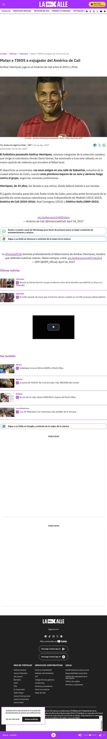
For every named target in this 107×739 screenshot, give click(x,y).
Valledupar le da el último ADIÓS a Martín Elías (41, 368)
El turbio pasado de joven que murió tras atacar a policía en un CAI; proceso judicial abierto (62, 297)
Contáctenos (39, 683)
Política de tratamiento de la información (76, 677)
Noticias (13, 54)
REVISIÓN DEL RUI (41, 11)
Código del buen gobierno (44, 680)
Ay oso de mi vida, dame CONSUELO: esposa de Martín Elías (47, 397)
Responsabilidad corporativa (76, 673)
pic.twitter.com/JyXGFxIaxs (54, 217)
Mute (80, 735)
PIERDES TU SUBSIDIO (61, 11)
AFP (30, 145)
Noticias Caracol (20, 670)
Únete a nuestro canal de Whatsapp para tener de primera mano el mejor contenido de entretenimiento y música (50, 231)
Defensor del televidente (44, 673)
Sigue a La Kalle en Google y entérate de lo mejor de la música (38, 426)
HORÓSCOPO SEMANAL (22, 11)
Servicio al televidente (43, 670)
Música (19, 365)
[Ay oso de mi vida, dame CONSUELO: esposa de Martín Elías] (7, 397)
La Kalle (3, 54)
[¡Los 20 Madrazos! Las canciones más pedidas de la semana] (7, 412)
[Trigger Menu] (3, 4)
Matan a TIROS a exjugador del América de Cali (50, 54)
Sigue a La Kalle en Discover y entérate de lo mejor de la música (39, 239)
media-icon (53, 735)
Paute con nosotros (42, 689)
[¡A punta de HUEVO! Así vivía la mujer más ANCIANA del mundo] (7, 383)
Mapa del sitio (40, 693)
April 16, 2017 (75, 221)
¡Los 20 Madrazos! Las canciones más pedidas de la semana (47, 411)
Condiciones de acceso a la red (77, 670)
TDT (36, 677)
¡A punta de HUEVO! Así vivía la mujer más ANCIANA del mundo (49, 382)
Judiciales (23, 54)
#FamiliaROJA (13, 254)
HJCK (16, 683)
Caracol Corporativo (21, 699)
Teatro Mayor (19, 693)
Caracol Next (19, 702)
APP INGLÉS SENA (80, 11)
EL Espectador (19, 689)
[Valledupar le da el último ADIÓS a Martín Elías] (7, 368)
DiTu (15, 686)
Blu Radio (17, 680)
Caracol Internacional (22, 696)
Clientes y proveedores (43, 686)
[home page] (53, 4)
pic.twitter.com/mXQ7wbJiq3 (85, 258)
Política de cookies (73, 681)
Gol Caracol (18, 677)
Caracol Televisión (20, 673)
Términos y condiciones (74, 685)
